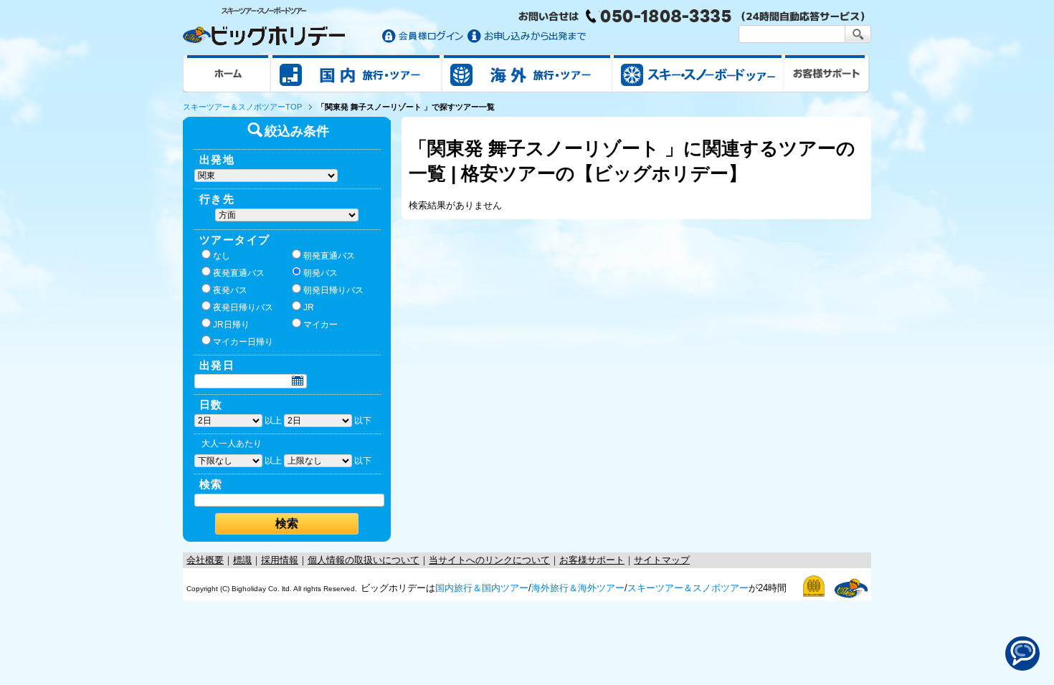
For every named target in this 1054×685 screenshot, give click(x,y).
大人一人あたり (231, 444)
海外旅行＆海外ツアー (578, 588)
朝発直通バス (329, 256)
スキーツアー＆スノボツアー (688, 588)
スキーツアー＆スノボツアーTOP (242, 106)
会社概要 (205, 560)
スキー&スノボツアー (697, 73)
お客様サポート (826, 73)
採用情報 (279, 560)
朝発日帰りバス (333, 290)
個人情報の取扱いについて (363, 560)
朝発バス (320, 273)
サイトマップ (662, 560)
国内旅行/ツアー (356, 73)
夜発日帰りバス (243, 307)
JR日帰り (231, 325)
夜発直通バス (239, 273)
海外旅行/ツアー (527, 73)
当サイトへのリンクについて (489, 560)
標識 (242, 560)
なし (221, 256)
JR (308, 307)
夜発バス (230, 290)
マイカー (320, 325)
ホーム (227, 73)
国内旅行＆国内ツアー (481, 588)
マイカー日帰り (243, 342)
